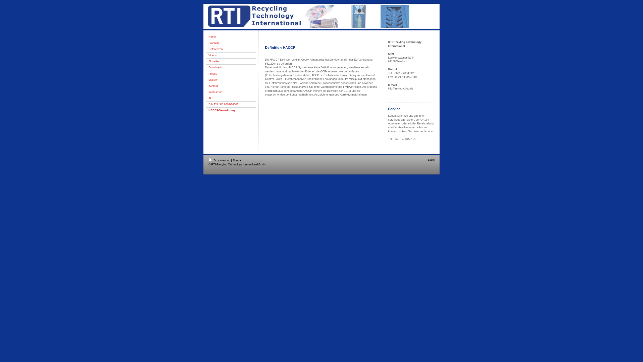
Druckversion (222, 160)
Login (431, 159)
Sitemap (237, 160)
